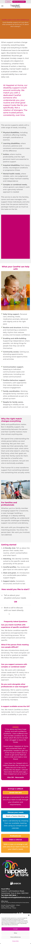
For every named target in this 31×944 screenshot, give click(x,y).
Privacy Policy (15, 941)
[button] (28, 915)
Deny (15, 933)
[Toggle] (2, 595)
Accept (15, 929)
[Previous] (2, 615)
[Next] (7, 615)
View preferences (15, 937)
